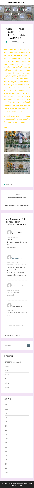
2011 (6, 468)
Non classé (9, 184)
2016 (6, 447)
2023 (6, 418)
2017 (6, 443)
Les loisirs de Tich (15, 2)
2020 (6, 430)
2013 (6, 460)
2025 (6, 409)
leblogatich (23, 42)
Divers (7, 370)
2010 (6, 472)
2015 (6, 451)
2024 (6, 413)
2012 (6, 464)
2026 (6, 405)
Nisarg (20, 485)
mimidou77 (15, 258)
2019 (6, 434)
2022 (6, 422)
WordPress (27, 483)
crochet (7, 366)
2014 (6, 455)
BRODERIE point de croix (13, 362)
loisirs (7, 375)
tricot (7, 387)
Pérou (7, 383)
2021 (6, 426)
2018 (6, 439)
